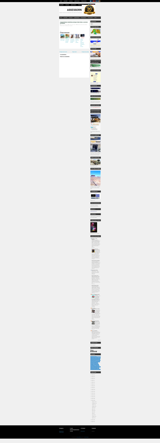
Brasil (78, 24)
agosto (93, 407)
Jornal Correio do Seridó (95, 260)
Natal (92, 365)
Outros (95, 17)
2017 (92, 391)
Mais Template (86, 437)
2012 (92, 400)
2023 (92, 380)
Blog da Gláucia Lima (95, 275)
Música (97, 364)
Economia (80, 24)
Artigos (92, 356)
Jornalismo (85, 24)
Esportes (92, 361)
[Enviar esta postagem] (60, 31)
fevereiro (93, 416)
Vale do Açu (93, 369)
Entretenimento (97, 360)
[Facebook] (92, 1)
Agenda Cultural (76, 17)
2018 (92, 389)
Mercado (61, 25)
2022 (92, 382)
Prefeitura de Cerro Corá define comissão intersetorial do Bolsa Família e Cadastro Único (96, 332)
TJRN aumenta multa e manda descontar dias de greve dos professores (95, 277)
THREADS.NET (61, 432)
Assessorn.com (61, 431)
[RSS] (99, 1)
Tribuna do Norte (83, 17)
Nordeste (95, 365)
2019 (92, 387)
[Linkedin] (96, 1)
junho (93, 410)
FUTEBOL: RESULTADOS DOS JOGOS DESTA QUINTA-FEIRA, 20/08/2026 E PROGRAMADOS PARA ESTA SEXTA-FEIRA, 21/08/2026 (96, 297)
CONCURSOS (98, 356)
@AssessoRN (83, 431)
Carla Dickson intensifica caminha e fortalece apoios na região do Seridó (96, 287)
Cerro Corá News (94, 330)
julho (93, 409)
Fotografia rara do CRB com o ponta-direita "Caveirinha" (97, 322)
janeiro (93, 417)
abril (92, 413)
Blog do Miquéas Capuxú (95, 294)
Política (64, 25)
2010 (92, 421)
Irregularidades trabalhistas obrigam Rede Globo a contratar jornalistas (74, 22)
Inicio (61, 17)
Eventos (95, 361)
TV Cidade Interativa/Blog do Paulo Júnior (96, 309)
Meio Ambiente (93, 364)
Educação (92, 360)
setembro (93, 406)
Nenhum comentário (70, 25)
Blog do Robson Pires (95, 285)
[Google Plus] (93, 1)
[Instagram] (98, 1)
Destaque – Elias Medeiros (94, 239)
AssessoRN (65, 17)
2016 (92, 393)
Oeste (98, 365)
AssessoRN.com (79, 437)
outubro (93, 404)
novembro (93, 403)
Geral (83, 24)
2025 (92, 376)
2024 (92, 378)
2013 (92, 398)
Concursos (70, 17)
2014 (92, 396)
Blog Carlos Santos (95, 270)
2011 (92, 419)
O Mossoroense (90, 17)
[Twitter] (90, 1)
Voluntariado (98, 369)
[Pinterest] (95, 1)
